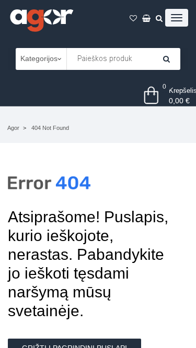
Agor (13, 128)
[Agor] (41, 18)
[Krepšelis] (166, 59)
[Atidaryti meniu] (176, 18)
